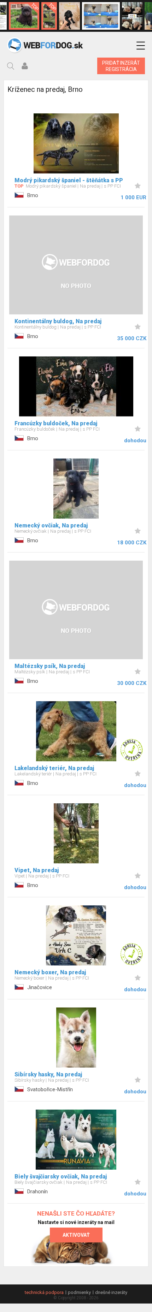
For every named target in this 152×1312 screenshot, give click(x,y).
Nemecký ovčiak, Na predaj (51, 525)
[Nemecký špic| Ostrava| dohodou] (24, 16)
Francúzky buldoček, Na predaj (55, 423)
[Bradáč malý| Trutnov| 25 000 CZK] (49, 16)
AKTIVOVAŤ (76, 1235)
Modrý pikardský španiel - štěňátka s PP (68, 180)
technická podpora (44, 1292)
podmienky (79, 1292)
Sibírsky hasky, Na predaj (48, 1074)
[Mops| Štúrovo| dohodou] (101, 16)
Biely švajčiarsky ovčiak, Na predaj (60, 1176)
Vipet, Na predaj (36, 870)
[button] (140, 46)
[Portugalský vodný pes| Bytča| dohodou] (69, 16)
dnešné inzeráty (111, 1292)
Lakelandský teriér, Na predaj (54, 768)
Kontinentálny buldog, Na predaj (57, 321)
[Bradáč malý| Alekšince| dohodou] (132, 16)
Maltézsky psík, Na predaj (49, 666)
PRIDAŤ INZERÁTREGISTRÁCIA (121, 66)
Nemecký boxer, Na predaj (50, 972)
